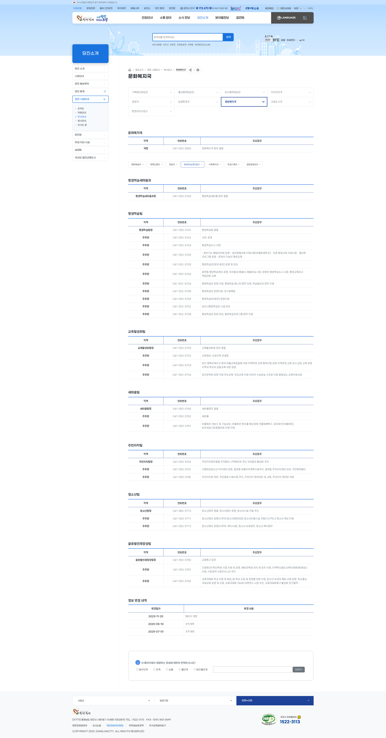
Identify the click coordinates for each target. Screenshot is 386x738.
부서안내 (82, 116)
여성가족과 (232, 164)
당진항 (78, 134)
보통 (170, 669)
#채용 (190, 45)
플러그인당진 (106, 8)
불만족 (184, 669)
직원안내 (82, 112)
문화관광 (91, 8)
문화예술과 (136, 164)
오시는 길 (82, 125)
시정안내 (79, 76)
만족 (158, 669)
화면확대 (300, 8)
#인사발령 (157, 45)
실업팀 (78, 150)
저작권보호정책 (136, 725)
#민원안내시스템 (202, 45)
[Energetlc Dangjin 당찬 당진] (85, 18)
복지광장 (121, 8)
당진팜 (172, 8)
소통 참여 (165, 18)
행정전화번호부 (79, 725)
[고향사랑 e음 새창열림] (253, 8)
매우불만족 (202, 669)
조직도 (81, 108)
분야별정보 (222, 18)
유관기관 (164, 700)
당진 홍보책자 (82, 83)
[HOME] (129, 69)
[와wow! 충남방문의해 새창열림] (236, 9)
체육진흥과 (155, 164)
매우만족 (143, 669)
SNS (190, 70)
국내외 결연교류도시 (85, 157)
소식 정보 (184, 18)
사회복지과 (213, 164)
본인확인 (269, 8)
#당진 (173, 45)
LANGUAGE (288, 17)
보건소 (147, 8)
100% (310, 8)
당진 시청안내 (82, 99)
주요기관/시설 (82, 142)
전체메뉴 (305, 18)
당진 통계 (159, 8)
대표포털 (77, 8)
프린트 (198, 70)
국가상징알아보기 (157, 725)
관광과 (172, 164)
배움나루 (135, 8)
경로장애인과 (252, 164)
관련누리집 (247, 700)
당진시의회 (285, 8)
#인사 (166, 45)
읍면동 (240, 18)
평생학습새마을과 (192, 164)
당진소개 (202, 18)
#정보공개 (181, 45)
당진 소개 (79, 68)
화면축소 (305, 8)
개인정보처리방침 (114, 725)
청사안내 (82, 121)
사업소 (81, 700)
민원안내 (147, 18)
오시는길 (97, 725)
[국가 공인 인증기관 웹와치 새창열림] (268, 719)
